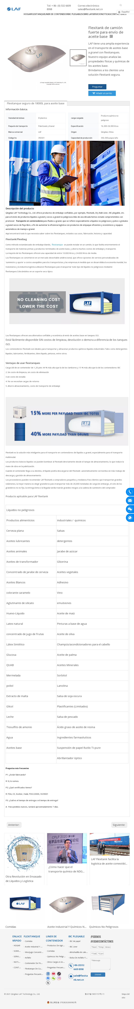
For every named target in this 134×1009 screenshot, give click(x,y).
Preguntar (97, 86)
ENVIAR (98, 974)
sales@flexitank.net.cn (90, 9)
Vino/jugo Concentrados (35, 952)
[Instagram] (59, 978)
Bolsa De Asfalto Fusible (80, 957)
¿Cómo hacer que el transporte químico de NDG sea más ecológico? (65, 869)
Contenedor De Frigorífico (36, 963)
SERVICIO (18, 956)
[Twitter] (48, 982)
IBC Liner (73, 946)
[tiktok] (59, 973)
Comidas (10, 927)
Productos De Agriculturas (58, 945)
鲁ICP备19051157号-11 (94, 994)
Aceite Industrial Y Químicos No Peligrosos (67, 927)
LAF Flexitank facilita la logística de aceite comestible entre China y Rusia (109, 861)
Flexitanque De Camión (35, 968)
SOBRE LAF (19, 951)
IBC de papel (75, 941)
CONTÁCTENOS (20, 967)
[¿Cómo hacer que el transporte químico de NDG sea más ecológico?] (67, 848)
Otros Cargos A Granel (56, 962)
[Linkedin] (48, 973)
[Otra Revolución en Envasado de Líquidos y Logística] (24, 853)
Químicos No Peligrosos (103, 927)
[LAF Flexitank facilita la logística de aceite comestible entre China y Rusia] (110, 844)
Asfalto (28, 957)
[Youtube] (53, 973)
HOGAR (17, 945)
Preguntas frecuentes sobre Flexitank (41, 974)
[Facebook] (48, 978)
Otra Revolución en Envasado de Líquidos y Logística (23, 879)
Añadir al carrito (104, 93)
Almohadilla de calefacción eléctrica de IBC (88, 952)
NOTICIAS (18, 962)
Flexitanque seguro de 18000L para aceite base (35, 103)
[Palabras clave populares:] (120, 5)
